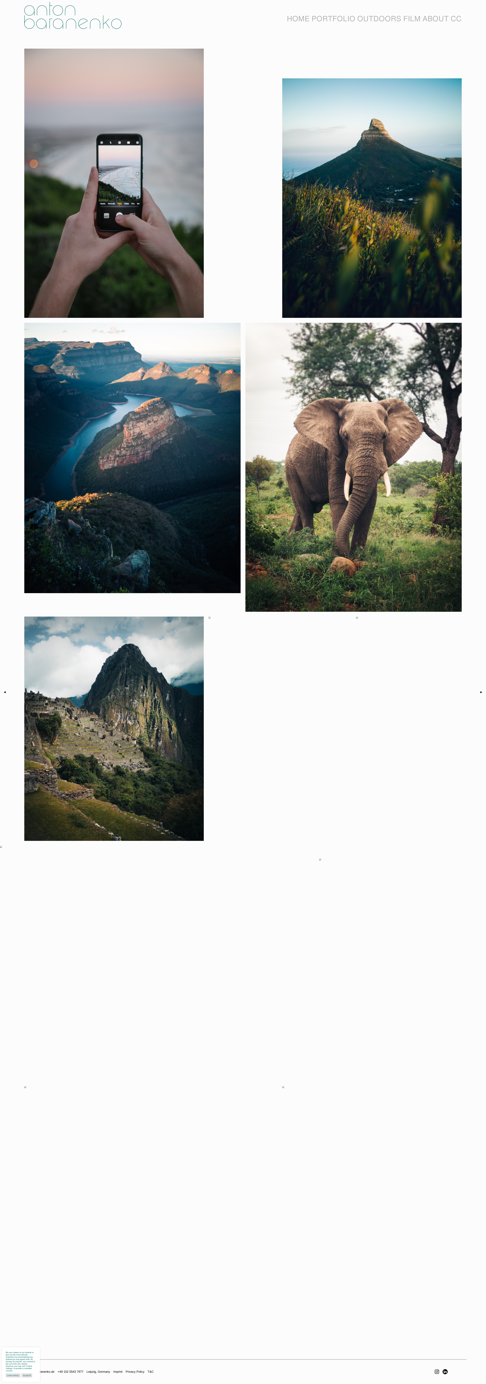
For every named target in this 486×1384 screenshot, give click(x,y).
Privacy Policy (135, 1371)
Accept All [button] (27, 1375)
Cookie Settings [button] (13, 1375)
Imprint (118, 1371)
